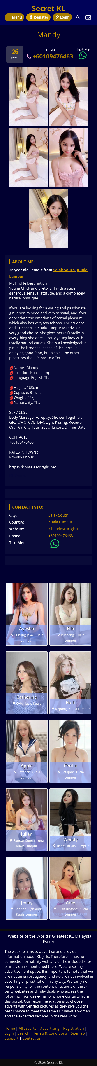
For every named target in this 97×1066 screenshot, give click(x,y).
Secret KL (48, 8)
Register (41, 17)
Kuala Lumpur (60, 521)
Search (23, 1033)
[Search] (78, 17)
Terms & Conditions (50, 1033)
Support (11, 1038)
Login (65, 17)
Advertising (49, 1028)
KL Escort (17, 475)
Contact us (31, 1038)
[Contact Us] (88, 17)
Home (10, 1028)
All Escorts (27, 1028)
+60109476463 (52, 56)
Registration (73, 1028)
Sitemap (78, 1033)
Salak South (64, 269)
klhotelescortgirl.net (65, 528)
